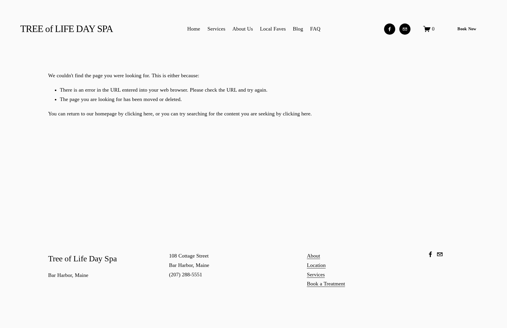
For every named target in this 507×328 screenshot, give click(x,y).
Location (316, 265)
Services (216, 29)
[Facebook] (389, 29)
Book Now (466, 29)
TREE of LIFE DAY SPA (66, 28)
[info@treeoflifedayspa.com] (404, 29)
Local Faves (273, 29)
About (313, 256)
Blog (298, 29)
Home (193, 29)
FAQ (315, 29)
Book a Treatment (326, 284)
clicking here (139, 114)
